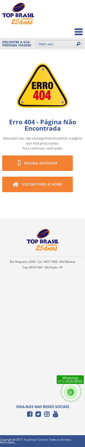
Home (75, 9)
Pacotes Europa (68, 29)
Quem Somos (69, 19)
